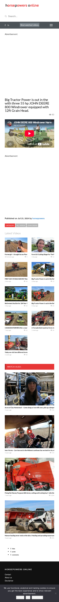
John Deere (32, 225)
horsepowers (38, 218)
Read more (37, 597)
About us (8, 577)
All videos (20, 225)
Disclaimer (9, 580)
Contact (8, 574)
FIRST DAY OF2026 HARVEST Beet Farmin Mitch (21, 279)
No (28, 597)
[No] (55, 593)
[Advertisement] (29, 65)
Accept (20, 597)
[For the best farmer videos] (22, 5)
